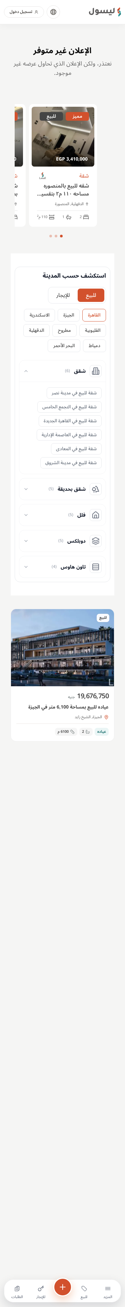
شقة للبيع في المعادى (76, 449)
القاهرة (94, 315)
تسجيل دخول (21, 12)
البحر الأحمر (64, 345)
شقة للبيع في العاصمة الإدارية (69, 435)
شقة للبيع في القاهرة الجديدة (70, 421)
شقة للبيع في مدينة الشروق (71, 462)
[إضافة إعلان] (62, 1287)
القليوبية (92, 330)
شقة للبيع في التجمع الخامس (69, 407)
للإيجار (63, 295)
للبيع (91, 295)
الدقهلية (36, 330)
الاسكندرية (39, 315)
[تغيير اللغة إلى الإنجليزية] (53, 12)
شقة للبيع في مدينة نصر (74, 393)
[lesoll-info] (43, 176)
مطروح (64, 330)
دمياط (94, 345)
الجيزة (68, 315)
